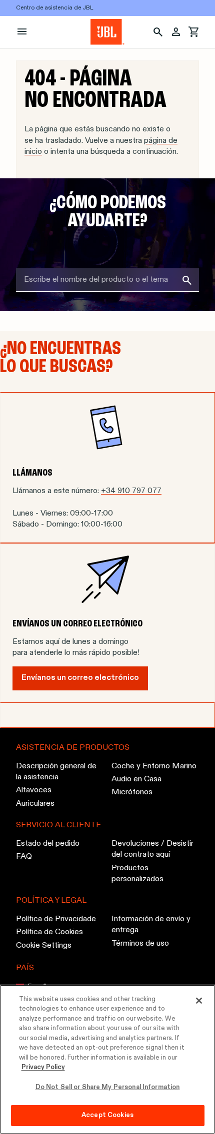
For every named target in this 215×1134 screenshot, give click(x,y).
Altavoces (34, 790)
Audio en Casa (137, 779)
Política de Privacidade (56, 919)
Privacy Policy (43, 1067)
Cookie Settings (44, 946)
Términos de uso (140, 944)
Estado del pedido (48, 844)
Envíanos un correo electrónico (80, 678)
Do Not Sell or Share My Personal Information (108, 1087)
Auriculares (35, 804)
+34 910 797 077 (131, 491)
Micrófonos (132, 792)
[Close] (199, 1001)
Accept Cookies (108, 1115)
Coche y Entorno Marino (154, 766)
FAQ (24, 857)
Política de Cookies (49, 932)
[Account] (176, 32)
